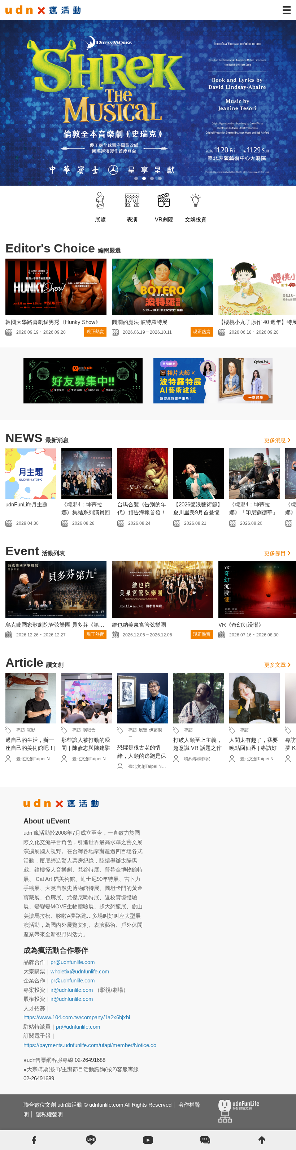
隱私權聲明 (49, 1114)
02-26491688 (90, 1060)
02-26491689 (38, 1078)
